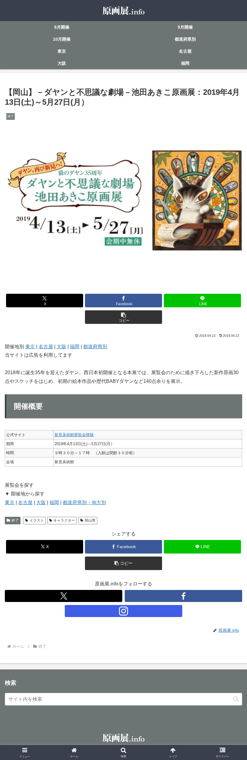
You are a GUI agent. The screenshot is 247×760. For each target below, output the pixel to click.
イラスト (37, 520)
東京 (30, 346)
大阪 (61, 346)
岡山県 (90, 520)
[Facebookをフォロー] (183, 596)
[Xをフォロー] (63, 596)
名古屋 (46, 346)
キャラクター (64, 520)
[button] (123, 317)
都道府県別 (95, 346)
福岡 (75, 346)
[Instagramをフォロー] (123, 611)
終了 (15, 520)
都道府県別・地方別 (84, 502)
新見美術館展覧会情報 (74, 435)
